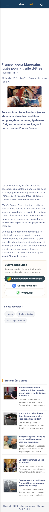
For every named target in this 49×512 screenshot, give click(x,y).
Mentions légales (27, 506)
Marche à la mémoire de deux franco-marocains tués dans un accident (31, 416)
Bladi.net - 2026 (10, 506)
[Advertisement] (24, 35)
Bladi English (24, 509)
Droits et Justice (26, 314)
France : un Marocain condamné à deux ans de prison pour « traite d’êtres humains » (32, 391)
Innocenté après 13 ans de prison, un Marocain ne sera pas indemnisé (32, 439)
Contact (41, 506)
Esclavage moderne (16, 320)
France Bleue (16, 205)
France (32, 78)
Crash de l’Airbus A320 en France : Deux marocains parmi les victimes (32, 483)
